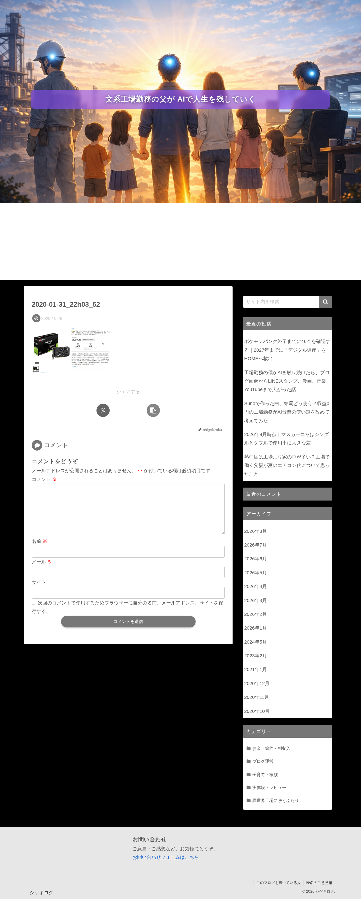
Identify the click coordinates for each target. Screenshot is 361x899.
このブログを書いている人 (278, 882)
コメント (44, 479)
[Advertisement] (180, 243)
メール (42, 562)
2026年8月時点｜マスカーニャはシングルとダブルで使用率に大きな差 (286, 439)
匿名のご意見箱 (319, 882)
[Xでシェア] (103, 410)
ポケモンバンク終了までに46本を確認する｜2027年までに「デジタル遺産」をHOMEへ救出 (287, 350)
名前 (39, 541)
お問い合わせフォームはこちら (165, 857)
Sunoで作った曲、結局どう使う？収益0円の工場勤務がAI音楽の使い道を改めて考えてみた (287, 412)
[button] (153, 410)
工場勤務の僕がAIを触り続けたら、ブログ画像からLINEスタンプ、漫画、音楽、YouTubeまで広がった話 (287, 381)
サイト (39, 582)
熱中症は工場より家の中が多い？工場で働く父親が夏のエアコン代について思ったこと (287, 465)
